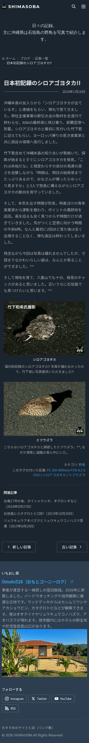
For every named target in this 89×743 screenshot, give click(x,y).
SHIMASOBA (24, 6)
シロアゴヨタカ (44, 359)
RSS (13, 708)
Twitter (42, 699)
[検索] (73, 6)
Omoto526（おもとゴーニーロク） (35, 582)
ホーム (11, 58)
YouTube (66, 699)
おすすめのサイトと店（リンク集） (28, 727)
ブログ (25, 58)
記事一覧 (41, 58)
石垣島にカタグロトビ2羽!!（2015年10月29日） (40, 513)
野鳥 (82, 464)
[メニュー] (83, 6)
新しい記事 (21, 547)
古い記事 (69, 547)
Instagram (17, 699)
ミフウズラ (44, 440)
